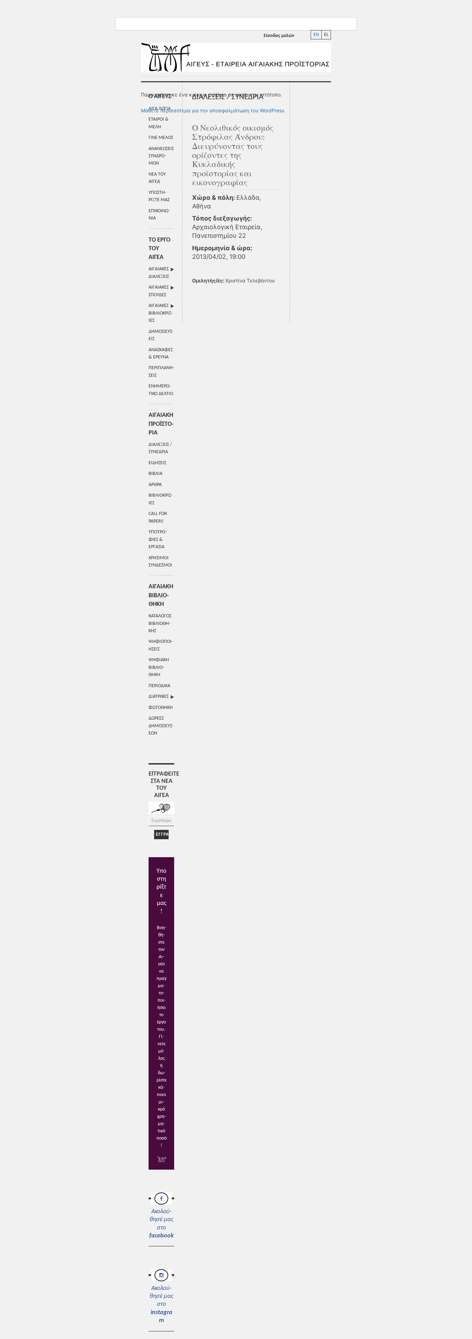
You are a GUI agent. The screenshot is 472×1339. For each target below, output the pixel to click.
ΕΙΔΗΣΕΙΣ (157, 463)
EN (316, 34)
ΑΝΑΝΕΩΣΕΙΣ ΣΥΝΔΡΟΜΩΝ (161, 156)
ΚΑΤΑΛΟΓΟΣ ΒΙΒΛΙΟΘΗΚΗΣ (160, 623)
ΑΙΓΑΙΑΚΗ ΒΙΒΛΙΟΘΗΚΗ (161, 595)
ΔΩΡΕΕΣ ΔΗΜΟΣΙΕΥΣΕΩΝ (161, 726)
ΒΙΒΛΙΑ (155, 473)
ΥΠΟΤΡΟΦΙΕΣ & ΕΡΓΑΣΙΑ (158, 539)
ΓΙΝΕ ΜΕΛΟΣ (161, 137)
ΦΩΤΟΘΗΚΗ (161, 707)
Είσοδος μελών (279, 36)
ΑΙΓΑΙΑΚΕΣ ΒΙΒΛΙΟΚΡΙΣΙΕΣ (160, 313)
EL (326, 34)
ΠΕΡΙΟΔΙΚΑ (159, 686)
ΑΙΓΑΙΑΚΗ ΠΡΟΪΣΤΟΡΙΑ (161, 424)
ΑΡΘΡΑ (155, 485)
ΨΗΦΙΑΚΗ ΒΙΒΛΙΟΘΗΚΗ (159, 667)
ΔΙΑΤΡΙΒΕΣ (159, 696)
